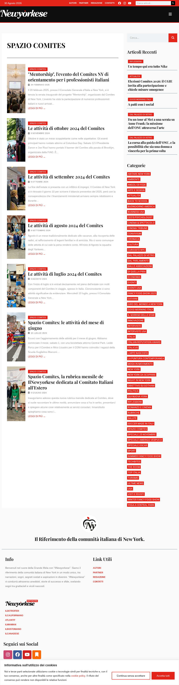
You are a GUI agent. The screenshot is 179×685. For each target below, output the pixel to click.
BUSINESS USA (136, 211)
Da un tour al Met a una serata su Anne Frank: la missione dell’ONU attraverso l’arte (151, 123)
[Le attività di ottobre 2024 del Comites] (16, 140)
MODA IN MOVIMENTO (140, 363)
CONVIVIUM (134, 233)
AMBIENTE (134, 179)
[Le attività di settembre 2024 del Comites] (16, 188)
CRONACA (133, 239)
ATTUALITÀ (134, 195)
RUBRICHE (133, 412)
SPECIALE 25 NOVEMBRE (142, 434)
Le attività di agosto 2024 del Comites (65, 225)
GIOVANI (132, 298)
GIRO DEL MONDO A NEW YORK (145, 304)
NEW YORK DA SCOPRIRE (142, 374)
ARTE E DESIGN (136, 190)
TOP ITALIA (134, 472)
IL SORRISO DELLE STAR (141, 315)
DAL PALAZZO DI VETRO (141, 255)
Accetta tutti (163, 675)
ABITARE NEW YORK (139, 173)
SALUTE (132, 418)
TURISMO (133, 477)
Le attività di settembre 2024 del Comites (69, 176)
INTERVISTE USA (137, 331)
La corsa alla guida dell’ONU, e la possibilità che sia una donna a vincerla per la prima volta (151, 146)
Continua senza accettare (131, 675)
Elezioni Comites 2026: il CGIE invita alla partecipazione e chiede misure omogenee (150, 85)
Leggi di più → (36, 108)
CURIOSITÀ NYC (136, 249)
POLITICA (133, 391)
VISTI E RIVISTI (136, 494)
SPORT (131, 450)
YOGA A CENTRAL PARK (141, 505)
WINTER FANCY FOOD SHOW (143, 499)
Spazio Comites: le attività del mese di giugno (66, 325)
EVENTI (132, 282)
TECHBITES (134, 461)
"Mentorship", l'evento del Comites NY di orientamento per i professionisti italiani (68, 76)
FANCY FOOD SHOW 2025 (142, 293)
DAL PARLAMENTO (138, 260)
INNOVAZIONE (136, 320)
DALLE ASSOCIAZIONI (140, 266)
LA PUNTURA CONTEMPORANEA (146, 358)
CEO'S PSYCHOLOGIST (140, 217)
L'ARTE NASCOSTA (138, 353)
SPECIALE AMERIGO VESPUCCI (145, 439)
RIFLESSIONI (135, 401)
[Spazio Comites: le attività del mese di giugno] (16, 336)
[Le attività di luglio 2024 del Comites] (16, 285)
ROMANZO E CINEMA (139, 407)
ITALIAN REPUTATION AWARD (144, 342)
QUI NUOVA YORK (137, 396)
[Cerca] (173, 3)
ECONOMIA (134, 277)
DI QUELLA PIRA (137, 271)
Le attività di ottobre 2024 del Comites (66, 128)
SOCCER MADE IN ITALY (141, 423)
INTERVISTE (134, 325)
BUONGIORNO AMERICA (141, 206)
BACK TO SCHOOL (138, 201)
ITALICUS (133, 347)
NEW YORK (134, 369)
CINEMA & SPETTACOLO (141, 222)
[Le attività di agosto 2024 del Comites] (16, 237)
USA (130, 488)
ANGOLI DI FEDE (137, 184)
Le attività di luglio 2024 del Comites (65, 274)
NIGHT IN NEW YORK (139, 380)
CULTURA (133, 244)
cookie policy (78, 675)
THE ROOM (134, 467)
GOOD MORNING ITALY (140, 309)
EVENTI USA (134, 287)
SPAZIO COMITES (38, 69)
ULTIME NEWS (135, 483)
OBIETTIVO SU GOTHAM (141, 385)
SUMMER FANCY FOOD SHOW (144, 456)
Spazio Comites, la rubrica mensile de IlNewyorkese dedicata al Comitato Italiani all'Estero (70, 382)
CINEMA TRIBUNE (137, 228)
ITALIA (131, 336)
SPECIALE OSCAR (137, 445)
